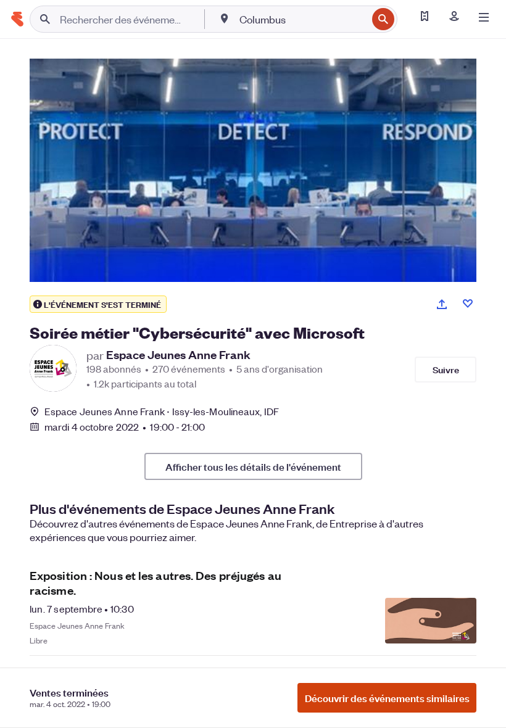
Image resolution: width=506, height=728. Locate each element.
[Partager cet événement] (441, 304)
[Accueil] (17, 19)
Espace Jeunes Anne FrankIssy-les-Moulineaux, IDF (161, 411)
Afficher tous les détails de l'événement (253, 466)
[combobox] (302, 19)
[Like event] (467, 303)
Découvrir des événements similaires (387, 698)
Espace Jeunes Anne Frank (178, 354)
